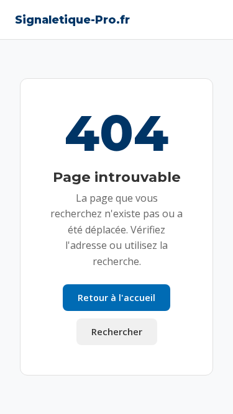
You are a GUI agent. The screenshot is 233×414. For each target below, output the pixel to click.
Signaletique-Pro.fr (72, 19)
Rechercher (116, 332)
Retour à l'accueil (116, 298)
